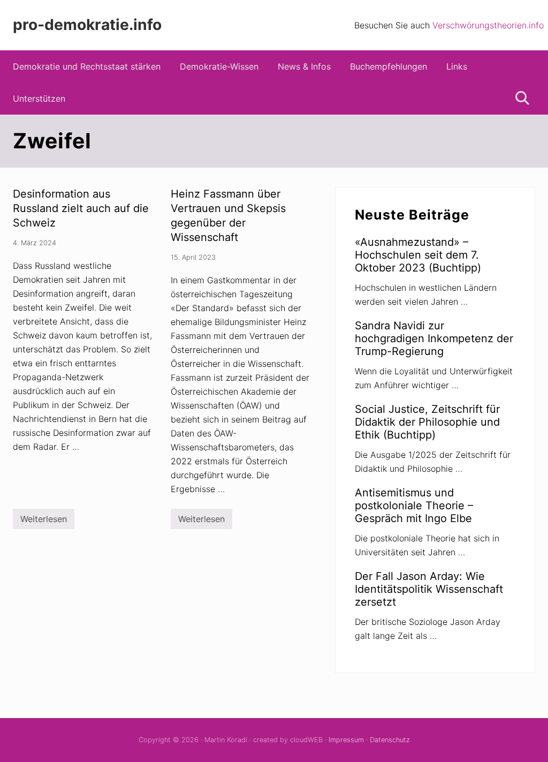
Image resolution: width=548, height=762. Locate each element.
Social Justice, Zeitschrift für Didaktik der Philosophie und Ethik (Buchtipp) (427, 422)
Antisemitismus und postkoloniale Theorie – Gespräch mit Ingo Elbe (414, 505)
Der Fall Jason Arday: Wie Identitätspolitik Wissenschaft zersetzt (429, 589)
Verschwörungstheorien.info (488, 25)
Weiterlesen (43, 521)
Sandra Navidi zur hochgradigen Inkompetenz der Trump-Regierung (434, 338)
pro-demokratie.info (87, 25)
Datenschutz (390, 740)
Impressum (346, 740)
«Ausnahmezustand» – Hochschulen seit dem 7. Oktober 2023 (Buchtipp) (418, 255)
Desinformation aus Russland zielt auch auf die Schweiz (81, 208)
